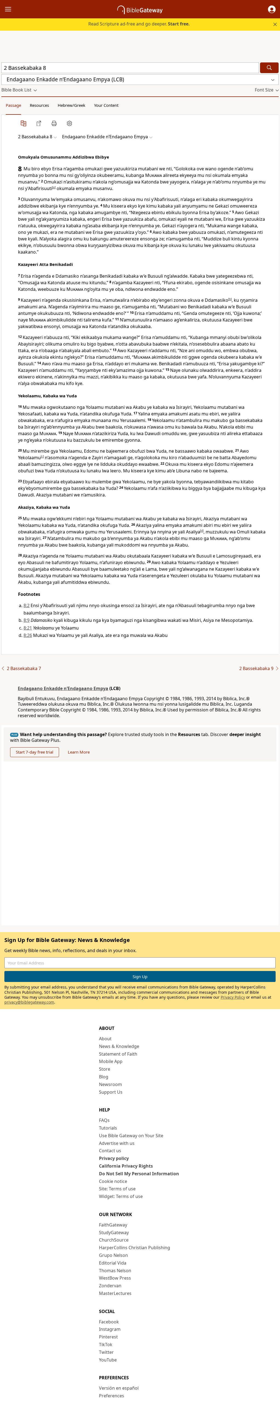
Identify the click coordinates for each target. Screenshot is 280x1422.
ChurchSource (114, 1240)
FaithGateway (113, 1225)
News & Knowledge (119, 1046)
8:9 (27, 620)
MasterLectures (115, 1293)
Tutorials (108, 1128)
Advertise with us (117, 1143)
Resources (39, 105)
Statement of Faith (118, 1054)
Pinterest (108, 1337)
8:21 (28, 628)
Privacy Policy (233, 997)
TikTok (105, 1344)
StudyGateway (114, 1232)
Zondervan (110, 1286)
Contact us (110, 1151)
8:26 (28, 635)
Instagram (110, 1329)
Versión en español (119, 1388)
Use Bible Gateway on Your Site (131, 1136)
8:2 (27, 605)
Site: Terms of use (117, 1189)
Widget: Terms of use (121, 1196)
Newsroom (110, 1084)
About (105, 1039)
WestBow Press (115, 1278)
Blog (103, 1077)
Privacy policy (114, 1158)
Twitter (106, 1352)
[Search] (269, 67)
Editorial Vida (112, 1263)
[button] (272, 9)
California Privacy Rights (126, 1166)
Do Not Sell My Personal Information (139, 1174)
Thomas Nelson (115, 1271)
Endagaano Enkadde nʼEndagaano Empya (63, 688)
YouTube (108, 1360)
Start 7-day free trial (34, 752)
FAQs (104, 1120)
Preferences (111, 1396)
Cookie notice (113, 1181)
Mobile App (110, 1061)
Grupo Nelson (113, 1255)
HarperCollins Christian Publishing (134, 1248)
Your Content (106, 105)
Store (104, 1069)
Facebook (109, 1322)
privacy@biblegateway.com (29, 1002)
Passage (13, 105)
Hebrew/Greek (71, 105)
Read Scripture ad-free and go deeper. (139, 24)
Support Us (110, 1092)
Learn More (79, 752)
